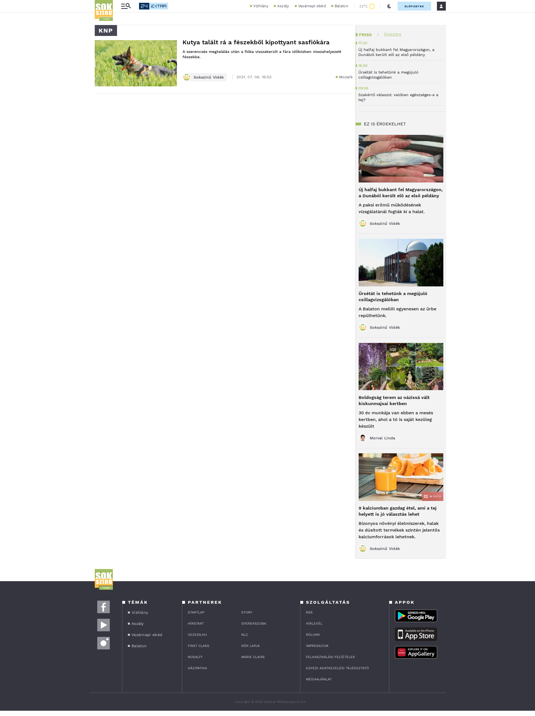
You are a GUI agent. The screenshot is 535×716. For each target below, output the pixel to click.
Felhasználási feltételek (330, 657)
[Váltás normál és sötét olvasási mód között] (389, 6)
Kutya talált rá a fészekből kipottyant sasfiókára (256, 42)
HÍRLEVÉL (314, 623)
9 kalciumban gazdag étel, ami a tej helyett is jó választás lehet (398, 511)
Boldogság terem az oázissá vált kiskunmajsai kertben (394, 400)
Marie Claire (253, 657)
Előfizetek (414, 6)
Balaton (341, 6)
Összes (392, 34)
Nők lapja (250, 646)
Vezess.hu (197, 635)
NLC (244, 635)
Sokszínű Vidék (209, 77)
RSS (309, 612)
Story (246, 612)
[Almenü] (125, 6)
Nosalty (195, 657)
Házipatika (197, 668)
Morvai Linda (382, 438)
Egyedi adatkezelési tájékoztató (337, 668)
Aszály (283, 6)
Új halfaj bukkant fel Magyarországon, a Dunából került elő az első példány (401, 192)
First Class (198, 646)
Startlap (196, 612)
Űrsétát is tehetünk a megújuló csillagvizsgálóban (393, 296)
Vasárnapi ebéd (312, 6)
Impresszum (317, 646)
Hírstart (196, 623)
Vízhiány (260, 6)
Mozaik (346, 77)
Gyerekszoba (253, 623)
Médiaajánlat (319, 679)
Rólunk (313, 635)
